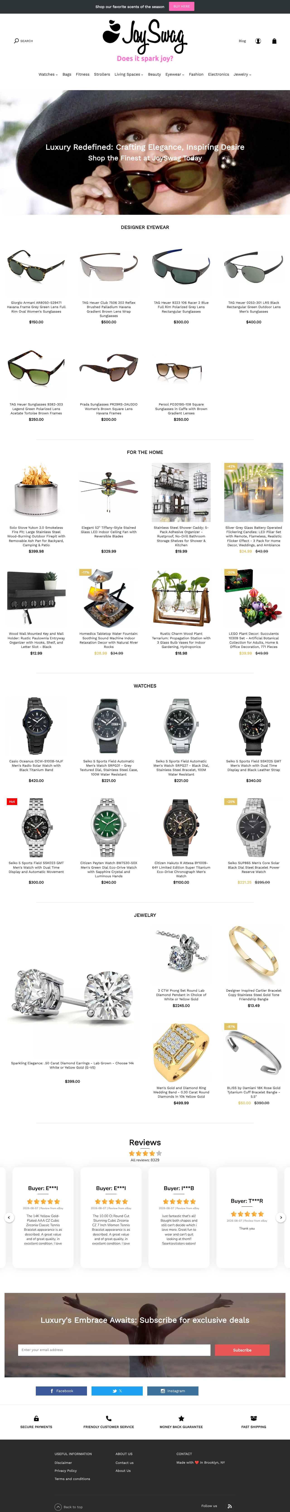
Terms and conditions (72, 1479)
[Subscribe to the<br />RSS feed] (229, 1506)
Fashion (196, 74)
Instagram (176, 1391)
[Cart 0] (274, 41)
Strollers (102, 74)
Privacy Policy (66, 1471)
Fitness (82, 74)
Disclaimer (63, 1463)
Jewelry (241, 74)
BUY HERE (182, 6)
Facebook (64, 1391)
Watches (47, 74)
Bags (67, 74)
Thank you (247, 1228)
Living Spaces (127, 74)
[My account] (258, 41)
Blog (242, 41)
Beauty (154, 74)
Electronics (218, 74)
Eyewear (173, 74)
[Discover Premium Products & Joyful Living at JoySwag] (145, 41)
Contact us (124, 1463)
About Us (123, 1471)
